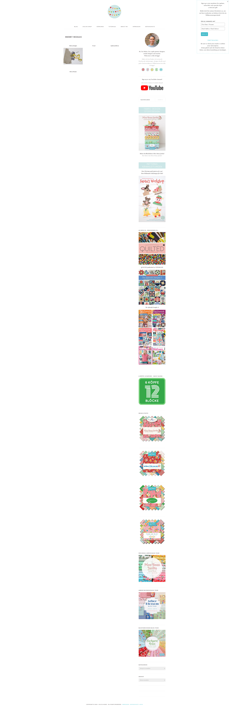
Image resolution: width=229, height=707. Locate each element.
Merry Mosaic (73, 71)
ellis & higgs (114, 11)
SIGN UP (204, 34)
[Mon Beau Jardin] (152, 443)
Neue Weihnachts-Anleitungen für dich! (152, 173)
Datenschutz (214, 40)
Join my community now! (208, 21)
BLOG (141, 704)
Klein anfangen (73, 45)
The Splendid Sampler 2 (152, 307)
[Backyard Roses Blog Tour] (152, 620)
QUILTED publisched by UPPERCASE (152, 267)
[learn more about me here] (152, 48)
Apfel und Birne (115, 45)
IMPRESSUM (125, 704)
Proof (93, 45)
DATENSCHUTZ (134, 704)
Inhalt (209, 40)
